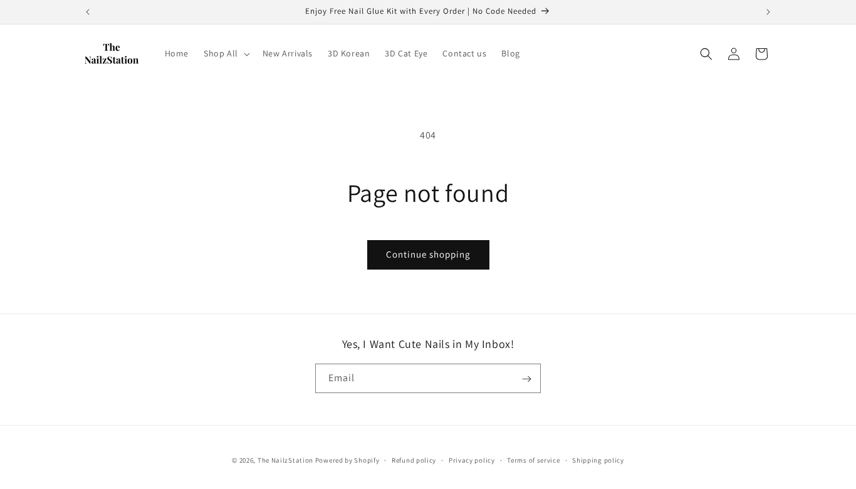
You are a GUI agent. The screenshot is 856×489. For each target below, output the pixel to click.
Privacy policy (472, 459)
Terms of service (533, 459)
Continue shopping (428, 254)
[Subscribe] (526, 379)
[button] (225, 53)
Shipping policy (598, 459)
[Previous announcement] (88, 12)
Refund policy (414, 459)
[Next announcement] (768, 12)
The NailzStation (285, 460)
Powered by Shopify (347, 460)
